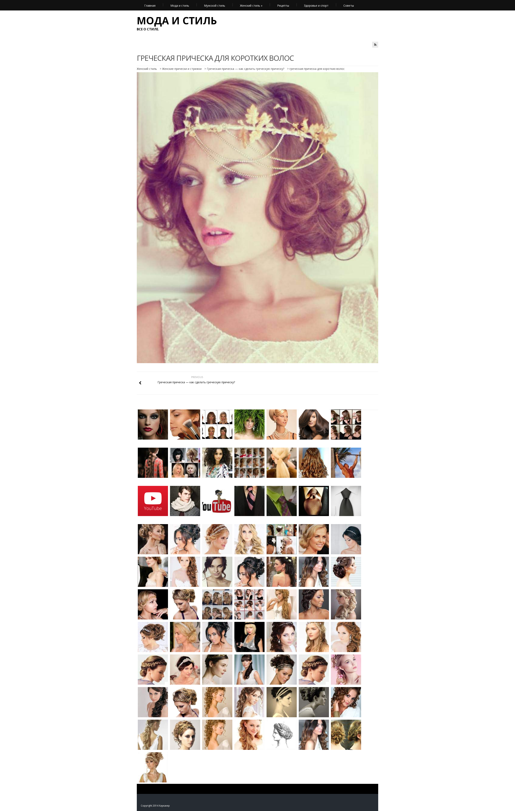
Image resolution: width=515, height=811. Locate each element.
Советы (348, 5)
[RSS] (375, 45)
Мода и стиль (179, 5)
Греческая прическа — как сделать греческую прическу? (245, 69)
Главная (150, 5)
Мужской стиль (214, 5)
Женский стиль (251, 5)
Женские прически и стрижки (182, 69)
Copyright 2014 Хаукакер (155, 805)
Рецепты (283, 5)
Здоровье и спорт (316, 5)
